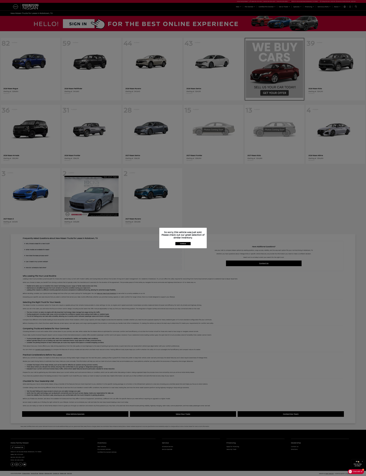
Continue (183, 243)
